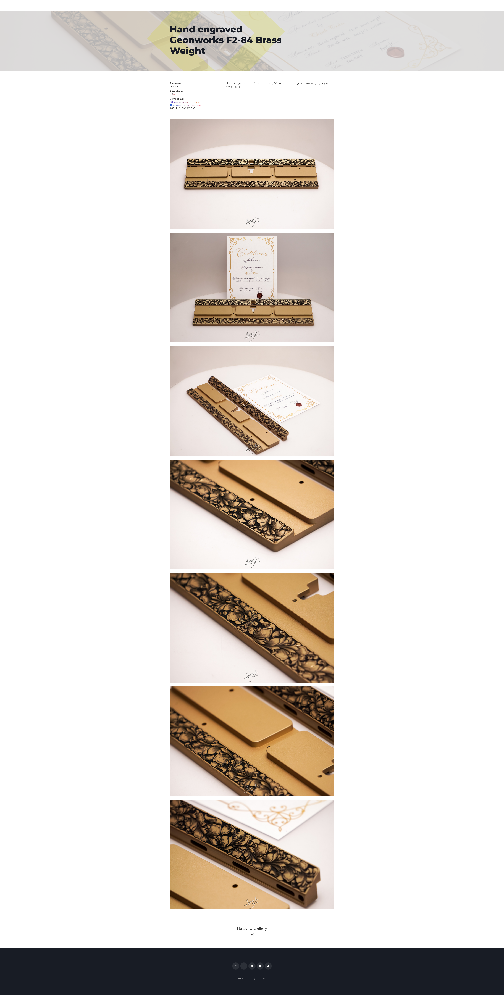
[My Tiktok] (268, 966)
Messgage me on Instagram (186, 102)
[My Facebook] (243, 966)
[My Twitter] (252, 966)
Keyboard (175, 86)
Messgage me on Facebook (186, 105)
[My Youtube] (260, 966)
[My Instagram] (235, 966)
